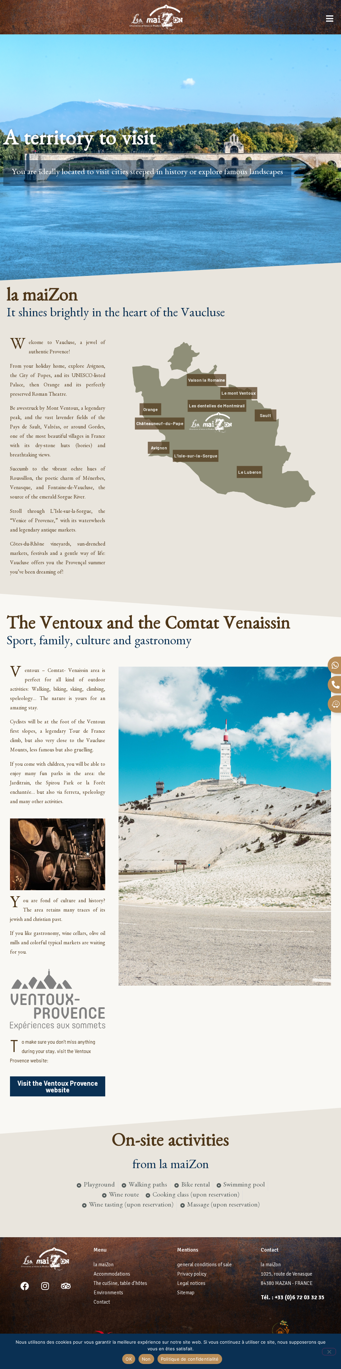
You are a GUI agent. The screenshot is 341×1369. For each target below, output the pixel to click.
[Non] (329, 1351)
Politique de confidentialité (190, 1359)
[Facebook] (24, 1286)
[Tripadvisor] (66, 1286)
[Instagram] (45, 1286)
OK (129, 1359)
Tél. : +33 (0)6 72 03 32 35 (292, 1297)
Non (146, 1359)
